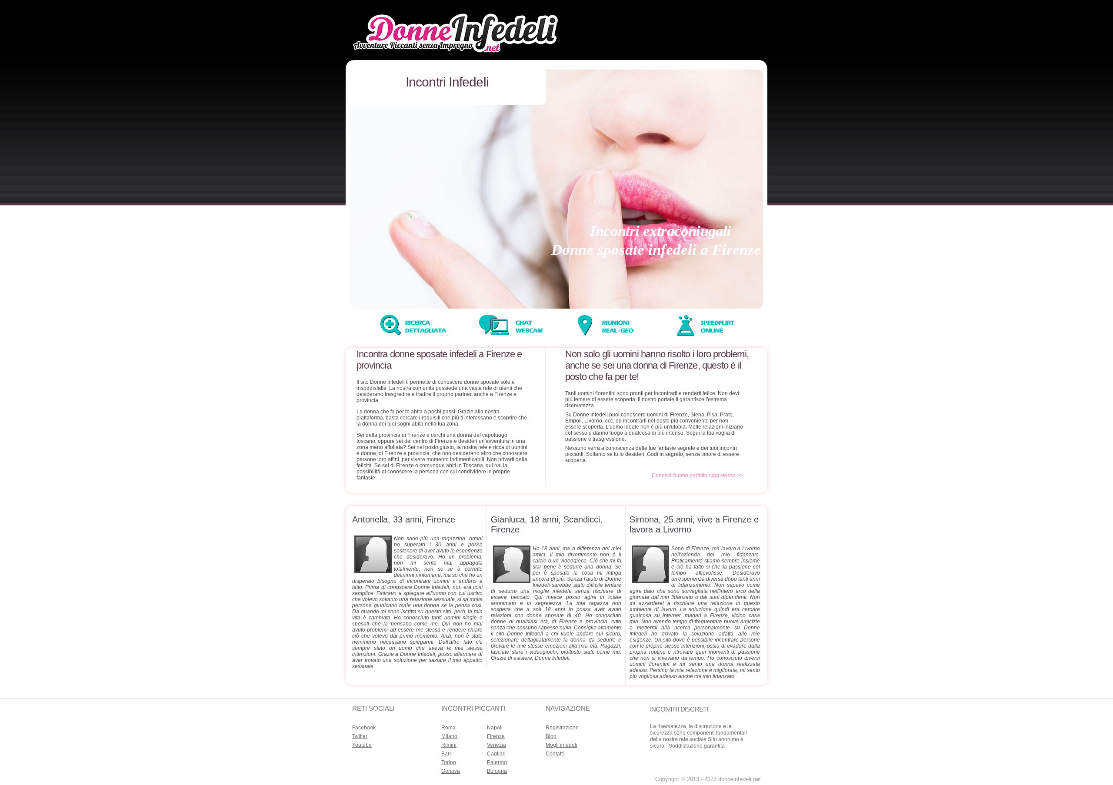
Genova (450, 771)
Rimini (449, 745)
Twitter (359, 736)
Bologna (497, 771)
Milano (449, 736)
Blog (551, 736)
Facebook (364, 728)
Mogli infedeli (561, 745)
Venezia (496, 745)
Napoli (495, 728)
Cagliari (496, 754)
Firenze (496, 736)
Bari (446, 754)
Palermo (497, 762)
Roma (448, 728)
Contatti (555, 754)
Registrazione (562, 728)
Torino (448, 762)
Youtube (362, 745)
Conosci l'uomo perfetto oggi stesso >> (697, 475)
